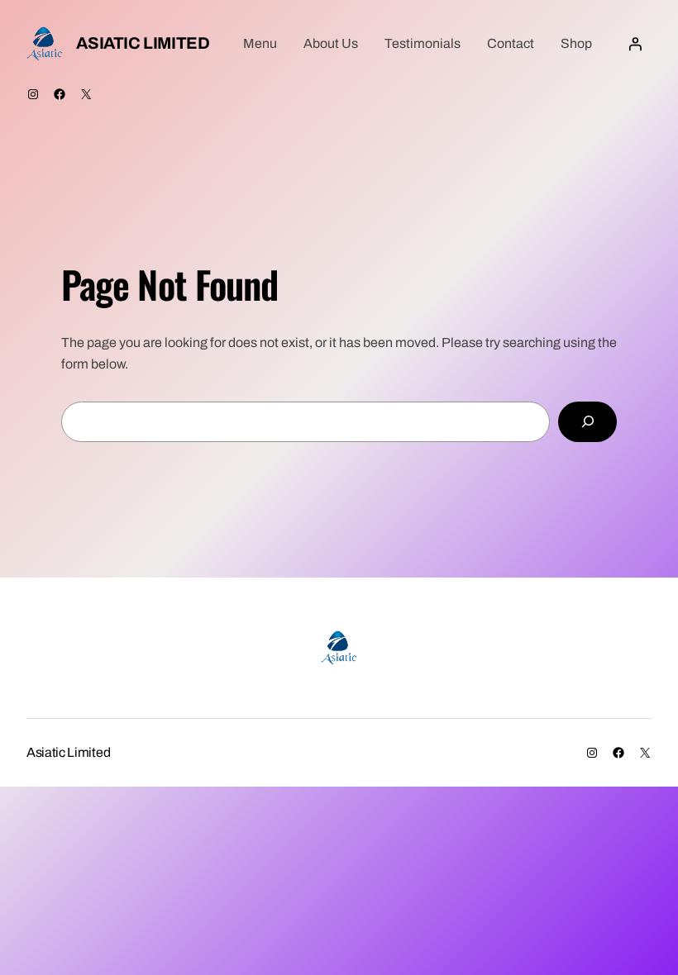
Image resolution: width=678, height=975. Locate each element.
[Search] (587, 422)
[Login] (635, 43)
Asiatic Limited (142, 43)
